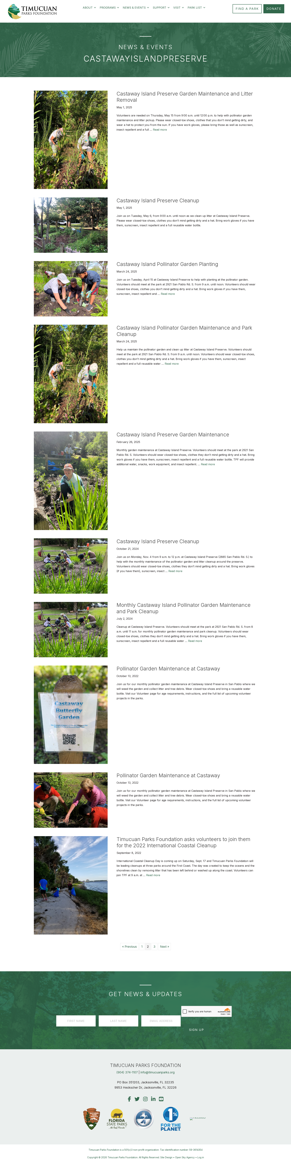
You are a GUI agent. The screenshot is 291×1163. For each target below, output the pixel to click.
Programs (108, 7)
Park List (195, 7)
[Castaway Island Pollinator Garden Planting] (71, 315)
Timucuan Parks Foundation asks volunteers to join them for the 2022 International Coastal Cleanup (183, 842)
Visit (177, 7)
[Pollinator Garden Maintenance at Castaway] (71, 763)
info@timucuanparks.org (157, 1072)
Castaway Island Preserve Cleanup (158, 200)
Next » (164, 946)
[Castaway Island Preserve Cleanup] (71, 251)
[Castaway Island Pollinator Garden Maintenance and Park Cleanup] (71, 422)
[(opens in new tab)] (198, 1117)
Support (159, 7)
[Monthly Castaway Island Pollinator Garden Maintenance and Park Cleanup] (71, 656)
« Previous (129, 946)
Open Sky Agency (185, 1157)
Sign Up (196, 1030)
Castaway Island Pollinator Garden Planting (167, 264)
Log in (200, 1157)
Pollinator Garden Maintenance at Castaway (168, 669)
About (88, 7)
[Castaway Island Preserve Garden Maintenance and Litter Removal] (71, 188)
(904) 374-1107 (127, 1072)
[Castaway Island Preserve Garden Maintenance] (71, 529)
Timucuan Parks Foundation (123, 1157)
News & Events (134, 7)
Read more (160, 129)
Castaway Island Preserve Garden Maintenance (173, 434)
